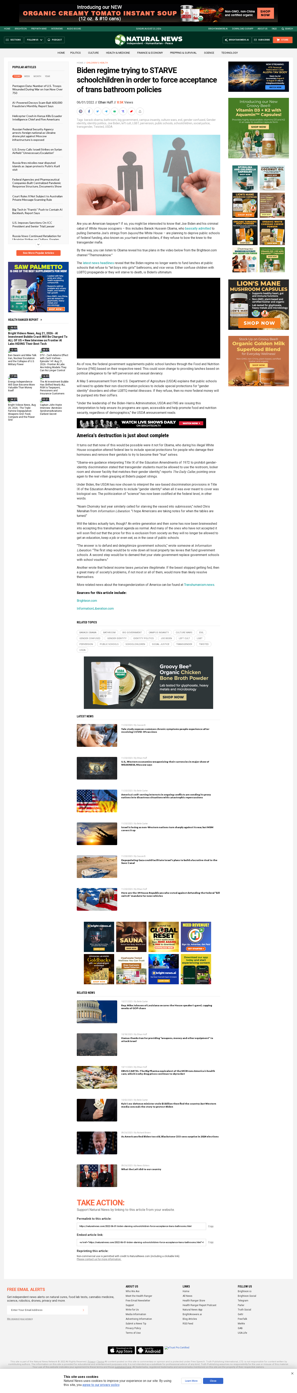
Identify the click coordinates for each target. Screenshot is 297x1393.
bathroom (110, 119)
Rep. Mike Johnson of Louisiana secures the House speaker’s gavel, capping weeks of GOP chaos (166, 1007)
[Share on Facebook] (89, 111)
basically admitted (198, 228)
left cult (126, 123)
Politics (75, 52)
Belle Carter (142, 791)
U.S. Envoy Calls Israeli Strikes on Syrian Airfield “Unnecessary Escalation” (37, 151)
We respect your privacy (20, 1319)
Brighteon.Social (247, 1296)
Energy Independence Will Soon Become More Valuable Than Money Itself (21, 386)
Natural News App (192, 1309)
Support (130, 1305)
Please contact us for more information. (99, 1259)
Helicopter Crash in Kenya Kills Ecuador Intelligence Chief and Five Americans (37, 117)
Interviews (57, 29)
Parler (241, 1305)
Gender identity (116, 638)
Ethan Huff (105, 102)
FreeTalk (242, 1319)
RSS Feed (188, 1323)
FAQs (274, 29)
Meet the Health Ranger (139, 1296)
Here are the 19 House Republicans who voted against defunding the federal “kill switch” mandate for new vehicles (170, 894)
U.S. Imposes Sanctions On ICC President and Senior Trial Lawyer (33, 224)
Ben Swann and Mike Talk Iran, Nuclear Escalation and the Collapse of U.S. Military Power (22, 360)
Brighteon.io (244, 1291)
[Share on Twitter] (98, 111)
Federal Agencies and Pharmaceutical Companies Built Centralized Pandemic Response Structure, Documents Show (37, 183)
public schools (164, 123)
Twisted (99, 126)
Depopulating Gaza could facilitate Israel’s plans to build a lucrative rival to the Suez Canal (169, 862)
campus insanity (149, 119)
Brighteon (21, 29)
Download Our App (242, 29)
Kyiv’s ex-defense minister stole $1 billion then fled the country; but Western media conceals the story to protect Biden (168, 1105)
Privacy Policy (133, 1328)
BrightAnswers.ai (218, 29)
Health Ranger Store (194, 1300)
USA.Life (242, 1332)
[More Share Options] (140, 111)
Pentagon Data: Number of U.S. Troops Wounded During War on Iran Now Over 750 (37, 89)
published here (123, 1367)
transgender (84, 126)
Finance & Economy (150, 52)
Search (289, 29)
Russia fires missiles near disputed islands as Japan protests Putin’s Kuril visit (36, 166)
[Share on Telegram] (106, 111)
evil (180, 119)
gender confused (194, 119)
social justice (202, 123)
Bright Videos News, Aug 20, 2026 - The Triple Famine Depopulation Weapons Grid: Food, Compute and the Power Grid (22, 412)
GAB (240, 1328)
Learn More (191, 1380)
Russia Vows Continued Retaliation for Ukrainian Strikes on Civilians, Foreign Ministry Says (36, 239)
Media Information (136, 1314)
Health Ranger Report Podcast (199, 1305)
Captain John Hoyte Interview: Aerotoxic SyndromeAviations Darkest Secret (51, 409)
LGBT (135, 123)
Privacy (91, 1361)
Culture (93, 52)
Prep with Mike (39, 29)
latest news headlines (98, 263)
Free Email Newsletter (138, 1300)
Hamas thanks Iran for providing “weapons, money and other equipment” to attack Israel (167, 1040)
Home (7, 29)
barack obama (93, 119)
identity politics (96, 123)
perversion (147, 123)
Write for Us (132, 1309)
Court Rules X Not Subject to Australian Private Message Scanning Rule (37, 197)
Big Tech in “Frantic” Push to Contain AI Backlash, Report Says (37, 211)
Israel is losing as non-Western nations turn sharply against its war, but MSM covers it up (167, 829)
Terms (100, 1361)
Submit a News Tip (136, 1323)
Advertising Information (139, 1319)
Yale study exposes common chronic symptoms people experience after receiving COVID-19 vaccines (165, 730)
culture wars (169, 119)
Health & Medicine (118, 52)
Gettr (240, 1314)
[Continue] (83, 1310)
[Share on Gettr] (132, 111)
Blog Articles (190, 1319)
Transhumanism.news (199, 585)
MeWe (241, 1323)
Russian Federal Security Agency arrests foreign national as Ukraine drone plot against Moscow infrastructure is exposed (34, 134)
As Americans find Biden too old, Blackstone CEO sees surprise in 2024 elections (170, 1136)
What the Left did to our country (141, 1169)
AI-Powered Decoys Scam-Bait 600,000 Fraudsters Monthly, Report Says (37, 104)
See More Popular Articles (38, 253)
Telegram (243, 1300)
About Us (262, 29)
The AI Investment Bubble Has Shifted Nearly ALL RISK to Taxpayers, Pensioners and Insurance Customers (54, 387)
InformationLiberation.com (95, 608)
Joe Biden (113, 123)
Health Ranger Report (23, 319)
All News (187, 1296)
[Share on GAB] (115, 111)
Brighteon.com (87, 601)
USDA (109, 126)
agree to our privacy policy (100, 1385)
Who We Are (132, 1291)
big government (128, 119)
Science (209, 52)
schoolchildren (183, 123)
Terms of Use (133, 1332)
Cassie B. (141, 725)
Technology (229, 52)
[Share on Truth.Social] (123, 111)
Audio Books (74, 29)
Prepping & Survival (183, 52)
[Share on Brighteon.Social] (81, 111)
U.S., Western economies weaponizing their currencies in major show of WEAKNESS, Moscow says (165, 763)
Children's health (97, 63)
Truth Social (244, 1309)
